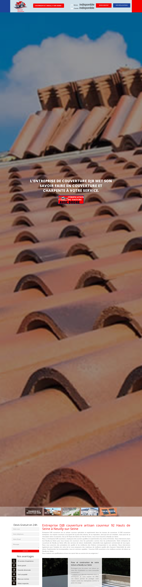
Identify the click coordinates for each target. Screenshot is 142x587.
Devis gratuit (104, 5)
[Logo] (20, 6)
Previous (6, 262)
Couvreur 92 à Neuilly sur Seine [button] (48, 5)
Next (136, 262)
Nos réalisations (122, 5)
